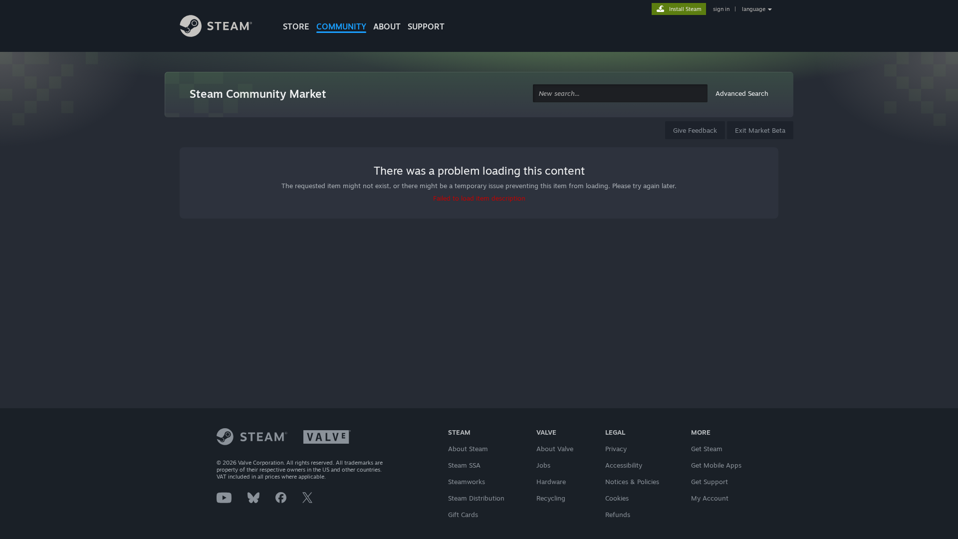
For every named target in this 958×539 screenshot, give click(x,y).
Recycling (550, 498)
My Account (709, 498)
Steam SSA (464, 465)
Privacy (616, 449)
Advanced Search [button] (742, 93)
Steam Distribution (476, 498)
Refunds (617, 515)
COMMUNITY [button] (341, 26)
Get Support (709, 482)
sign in (721, 8)
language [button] (753, 8)
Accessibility (623, 465)
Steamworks (466, 482)
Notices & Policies (632, 482)
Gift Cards (463, 515)
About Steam (468, 449)
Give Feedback (695, 130)
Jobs (543, 465)
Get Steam (706, 449)
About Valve (554, 449)
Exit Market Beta (760, 130)
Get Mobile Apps (716, 465)
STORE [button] (296, 26)
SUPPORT (426, 26)
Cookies (617, 498)
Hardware (551, 482)
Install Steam (685, 8)
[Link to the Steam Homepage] (223, 27)
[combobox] (620, 93)
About (387, 26)
